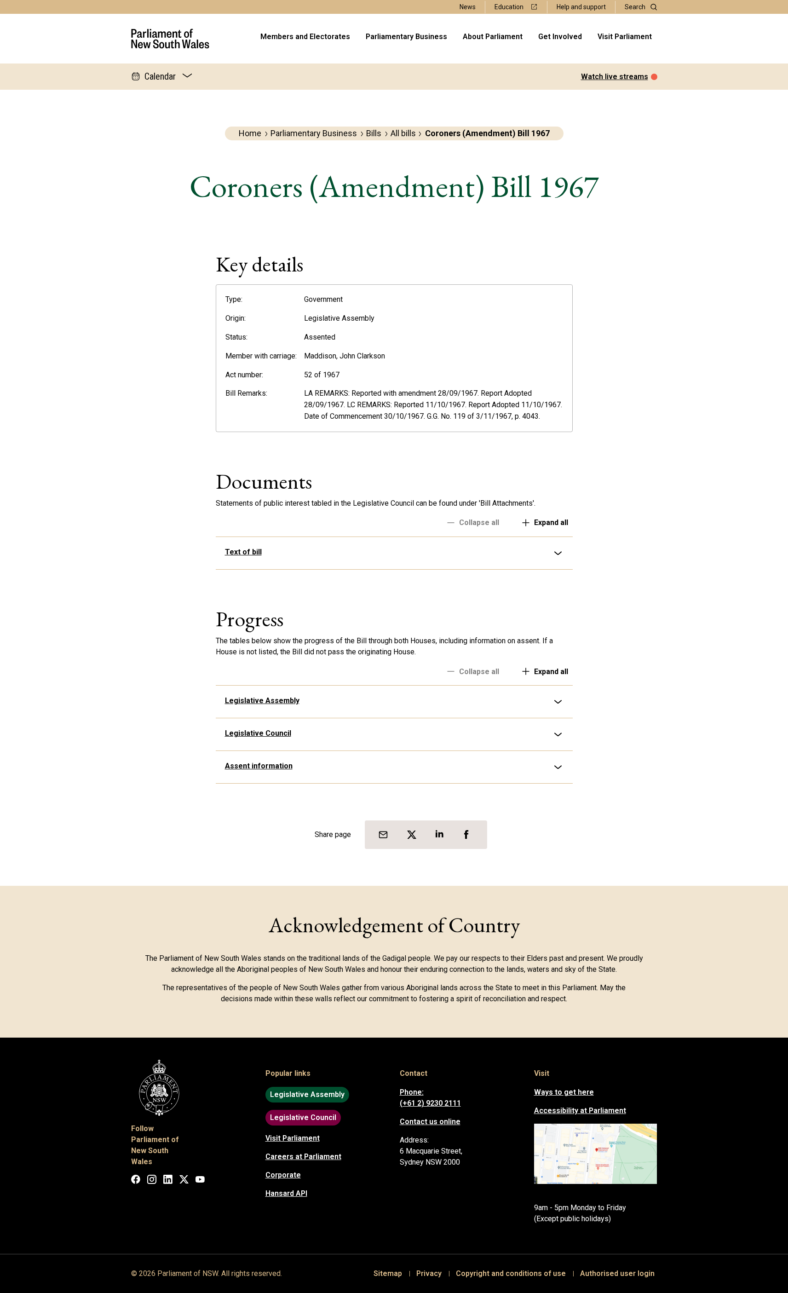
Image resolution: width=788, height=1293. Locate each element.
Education (509, 7)
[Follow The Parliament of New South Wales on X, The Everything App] (184, 1181)
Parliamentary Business (406, 36)
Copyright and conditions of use (511, 1273)
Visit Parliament (625, 36)
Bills (373, 133)
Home (250, 133)
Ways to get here (564, 1092)
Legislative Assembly (262, 700)
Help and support (581, 7)
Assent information (259, 766)
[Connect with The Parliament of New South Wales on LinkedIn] (168, 1181)
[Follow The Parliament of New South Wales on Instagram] (151, 1181)
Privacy (429, 1273)
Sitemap (388, 1273)
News (468, 7)
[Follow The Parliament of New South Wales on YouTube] (200, 1181)
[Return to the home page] (170, 38)
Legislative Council (258, 733)
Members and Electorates (305, 36)
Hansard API (286, 1193)
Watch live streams (614, 76)
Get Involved (560, 36)
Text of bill (243, 552)
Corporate (283, 1175)
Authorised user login (617, 1273)
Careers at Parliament (303, 1156)
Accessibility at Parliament (580, 1110)
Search (635, 7)
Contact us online (430, 1121)
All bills (403, 133)
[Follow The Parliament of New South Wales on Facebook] (135, 1181)
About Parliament (493, 36)
